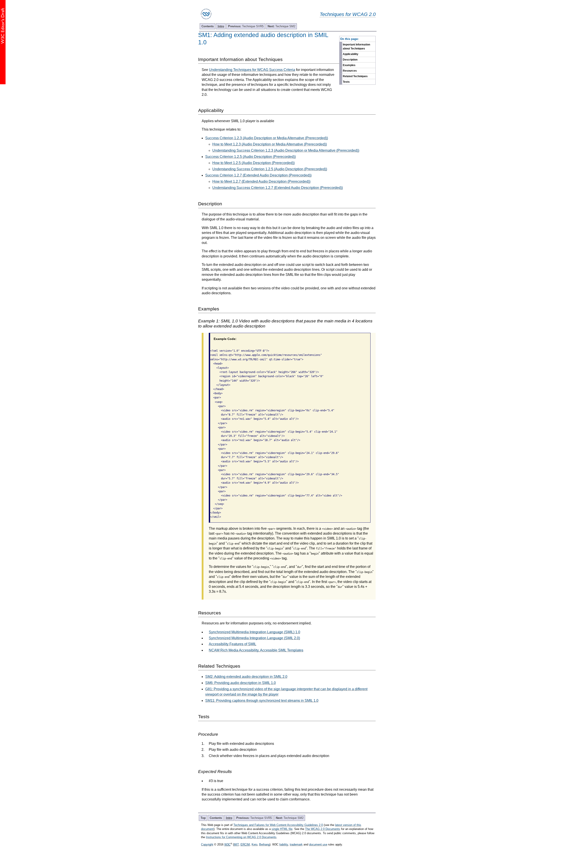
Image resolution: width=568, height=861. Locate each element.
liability (283, 844)
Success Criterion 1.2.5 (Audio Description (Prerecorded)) (250, 157)
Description (350, 59)
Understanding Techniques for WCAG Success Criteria (252, 70)
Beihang (264, 844)
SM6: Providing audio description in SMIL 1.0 (240, 683)
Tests (346, 81)
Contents (207, 26)
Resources (350, 70)
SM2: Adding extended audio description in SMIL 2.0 (246, 677)
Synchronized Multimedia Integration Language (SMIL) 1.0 (254, 632)
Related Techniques (355, 76)
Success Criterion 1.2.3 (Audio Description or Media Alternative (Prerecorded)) (266, 138)
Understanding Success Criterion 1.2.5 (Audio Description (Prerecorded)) (269, 169)
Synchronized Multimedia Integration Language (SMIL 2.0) (254, 638)
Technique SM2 (281, 26)
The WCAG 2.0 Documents (322, 829)
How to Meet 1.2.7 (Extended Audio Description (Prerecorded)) (261, 181)
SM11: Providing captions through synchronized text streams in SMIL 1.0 (261, 700)
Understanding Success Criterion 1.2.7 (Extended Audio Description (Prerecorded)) (277, 188)
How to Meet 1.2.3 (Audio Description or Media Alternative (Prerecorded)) (269, 144)
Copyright (207, 844)
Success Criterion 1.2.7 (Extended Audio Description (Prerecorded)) (258, 175)
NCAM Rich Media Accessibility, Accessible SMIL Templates (256, 650)
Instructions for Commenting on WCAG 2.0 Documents (241, 837)
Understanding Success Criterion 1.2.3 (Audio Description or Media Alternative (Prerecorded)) (285, 150)
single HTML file (282, 829)
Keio (254, 844)
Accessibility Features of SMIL (232, 644)
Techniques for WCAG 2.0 (348, 14)
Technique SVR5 (246, 26)
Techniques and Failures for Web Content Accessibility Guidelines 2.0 (278, 825)
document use (318, 844)
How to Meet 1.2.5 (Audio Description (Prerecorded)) (253, 163)
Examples (349, 65)
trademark (296, 844)
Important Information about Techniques (356, 46)
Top (203, 818)
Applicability (350, 54)
